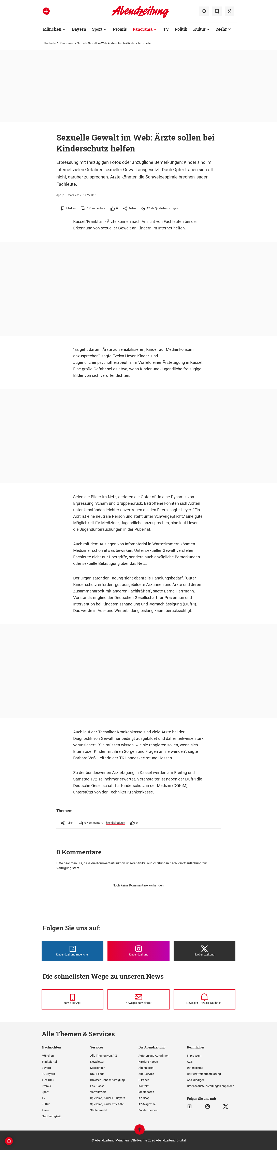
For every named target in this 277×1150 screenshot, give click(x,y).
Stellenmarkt (98, 1110)
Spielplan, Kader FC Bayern (107, 1098)
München (52, 29)
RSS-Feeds (97, 1073)
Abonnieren (146, 1067)
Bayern (79, 29)
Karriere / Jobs (148, 1061)
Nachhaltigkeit (51, 1116)
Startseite (50, 43)
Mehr (221, 29)
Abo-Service (146, 1073)
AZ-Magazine (147, 1104)
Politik (181, 29)
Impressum (194, 1055)
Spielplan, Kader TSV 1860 (107, 1104)
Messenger (97, 1067)
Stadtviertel (49, 1061)
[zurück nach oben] (139, 1131)
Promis (120, 29)
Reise (45, 1110)
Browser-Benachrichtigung (107, 1080)
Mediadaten (146, 1092)
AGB (190, 1061)
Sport (97, 29)
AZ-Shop (143, 1098)
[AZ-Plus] (46, 11)
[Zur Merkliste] (217, 11)
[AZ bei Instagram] (207, 1106)
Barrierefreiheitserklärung (204, 1073)
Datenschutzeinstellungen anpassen (210, 1086)
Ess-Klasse (97, 1086)
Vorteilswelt (98, 1092)
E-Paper (143, 1080)
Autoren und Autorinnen (153, 1055)
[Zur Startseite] (140, 17)
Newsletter (97, 1061)
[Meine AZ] (229, 11)
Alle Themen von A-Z (103, 1055)
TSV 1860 (48, 1080)
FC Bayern (48, 1073)
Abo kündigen (196, 1080)
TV (166, 29)
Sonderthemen (148, 1110)
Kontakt (143, 1086)
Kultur (199, 29)
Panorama (142, 29)
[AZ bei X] (225, 1106)
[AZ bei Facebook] (189, 1106)
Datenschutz (195, 1067)
